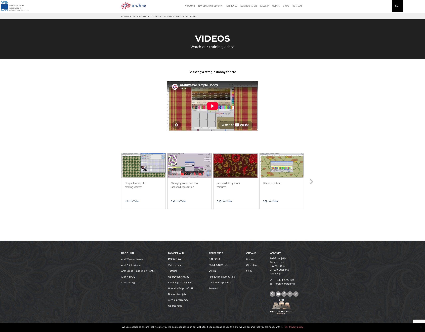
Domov (125, 16)
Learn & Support (141, 16)
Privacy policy (296, 327)
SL (396, 5)
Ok (286, 327)
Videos (157, 16)
